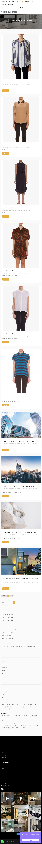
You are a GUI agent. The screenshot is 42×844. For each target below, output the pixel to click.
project (27, 336)
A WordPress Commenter (6, 626)
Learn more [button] (24, 837)
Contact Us (3, 752)
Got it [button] (31, 840)
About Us (3, 750)
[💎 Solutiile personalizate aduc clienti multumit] (21, 812)
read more (5, 90)
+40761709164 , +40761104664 (7, 4)
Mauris (22, 706)
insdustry (27, 399)
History (24, 84)
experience (28, 210)
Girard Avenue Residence (9, 638)
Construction (25, 443)
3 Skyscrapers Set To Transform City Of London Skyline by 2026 (19, 532)
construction (28, 84)
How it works (4, 770)
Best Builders (23, 488)
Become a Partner (5, 755)
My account (4, 754)
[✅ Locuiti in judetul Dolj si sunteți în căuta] (34, 825)
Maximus (26, 706)
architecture (28, 273)
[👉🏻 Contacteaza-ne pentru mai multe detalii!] (7, 798)
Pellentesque (32, 706)
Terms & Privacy (4, 757)
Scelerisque (17, 727)
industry (3, 489)
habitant (35, 704)
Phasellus (37, 706)
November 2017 (4, 688)
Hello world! (4, 608)
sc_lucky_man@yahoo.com (28, 1)
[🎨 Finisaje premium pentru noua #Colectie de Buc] (7, 825)
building (27, 147)
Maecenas (17, 706)
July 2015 (3, 697)
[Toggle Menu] (40, 11)
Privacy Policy (4, 759)
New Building (30, 443)
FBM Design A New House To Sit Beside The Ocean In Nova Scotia (20, 441)
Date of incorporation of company (11, 82)
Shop (2, 766)
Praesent (3, 727)
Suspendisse (23, 727)
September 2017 (4, 691)
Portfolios (3, 768)
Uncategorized (4, 673)
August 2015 (4, 694)
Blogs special (4, 658)
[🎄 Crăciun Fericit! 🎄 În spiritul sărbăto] (21, 798)
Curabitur (24, 704)
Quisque (12, 727)
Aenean (2, 704)
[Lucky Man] (9, 11)
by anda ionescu (5, 84)
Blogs (21, 84)
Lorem (12, 706)
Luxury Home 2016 (9, 632)
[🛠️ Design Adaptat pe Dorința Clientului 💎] (34, 798)
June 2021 (3, 680)
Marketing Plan (35, 534)
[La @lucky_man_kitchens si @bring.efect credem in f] (21, 825)
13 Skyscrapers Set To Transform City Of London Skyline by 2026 (19, 486)
